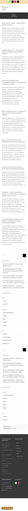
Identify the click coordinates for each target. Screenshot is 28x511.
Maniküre (5, 315)
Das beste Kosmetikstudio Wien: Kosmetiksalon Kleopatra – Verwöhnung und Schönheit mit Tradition (14, 82)
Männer (4, 319)
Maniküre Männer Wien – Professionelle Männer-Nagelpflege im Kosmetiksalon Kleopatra (13, 51)
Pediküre (5, 322)
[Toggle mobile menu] (25, 6)
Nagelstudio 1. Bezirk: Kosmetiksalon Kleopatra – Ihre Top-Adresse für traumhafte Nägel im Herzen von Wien (14, 193)
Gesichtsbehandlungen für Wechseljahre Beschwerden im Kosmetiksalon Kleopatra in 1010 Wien (13, 270)
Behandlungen (6, 426)
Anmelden (5, 334)
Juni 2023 (5, 304)
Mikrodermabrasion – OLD (9, 428)
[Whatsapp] (16, 483)
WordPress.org (6, 343)
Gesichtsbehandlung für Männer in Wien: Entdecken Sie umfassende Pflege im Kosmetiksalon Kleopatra (13, 220)
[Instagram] (18, 483)
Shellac (4, 325)
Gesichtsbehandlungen (8, 312)
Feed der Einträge (7, 337)
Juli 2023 (5, 301)
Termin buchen (8, 508)
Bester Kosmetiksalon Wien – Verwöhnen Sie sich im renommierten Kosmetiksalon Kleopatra (14, 112)
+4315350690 (9, 486)
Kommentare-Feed (7, 340)
